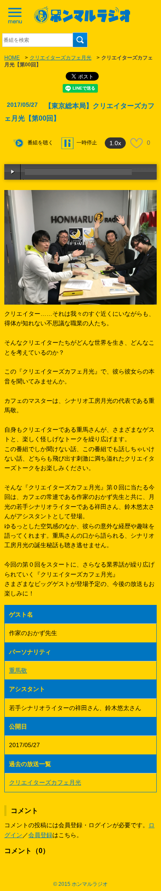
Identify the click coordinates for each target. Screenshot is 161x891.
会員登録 (40, 835)
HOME (12, 58)
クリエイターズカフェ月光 (60, 58)
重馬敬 (18, 670)
